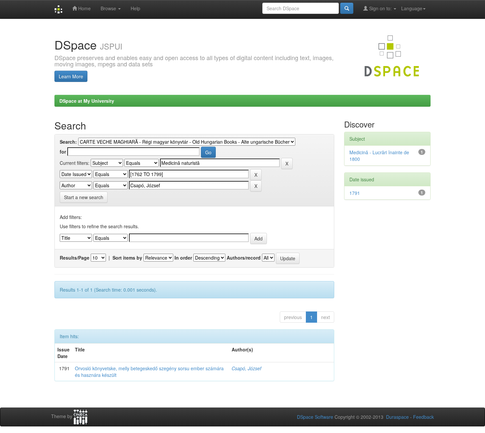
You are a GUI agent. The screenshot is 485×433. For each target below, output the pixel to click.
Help (135, 8)
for (63, 151)
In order (183, 257)
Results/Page (74, 257)
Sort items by (127, 257)
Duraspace (397, 417)
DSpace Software (315, 417)
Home (84, 8)
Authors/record (244, 257)
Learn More (71, 76)
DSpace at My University (86, 100)
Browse (109, 8)
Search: (68, 141)
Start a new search (83, 197)
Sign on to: (380, 8)
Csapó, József (246, 368)
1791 (354, 193)
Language (411, 8)
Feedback (423, 417)
